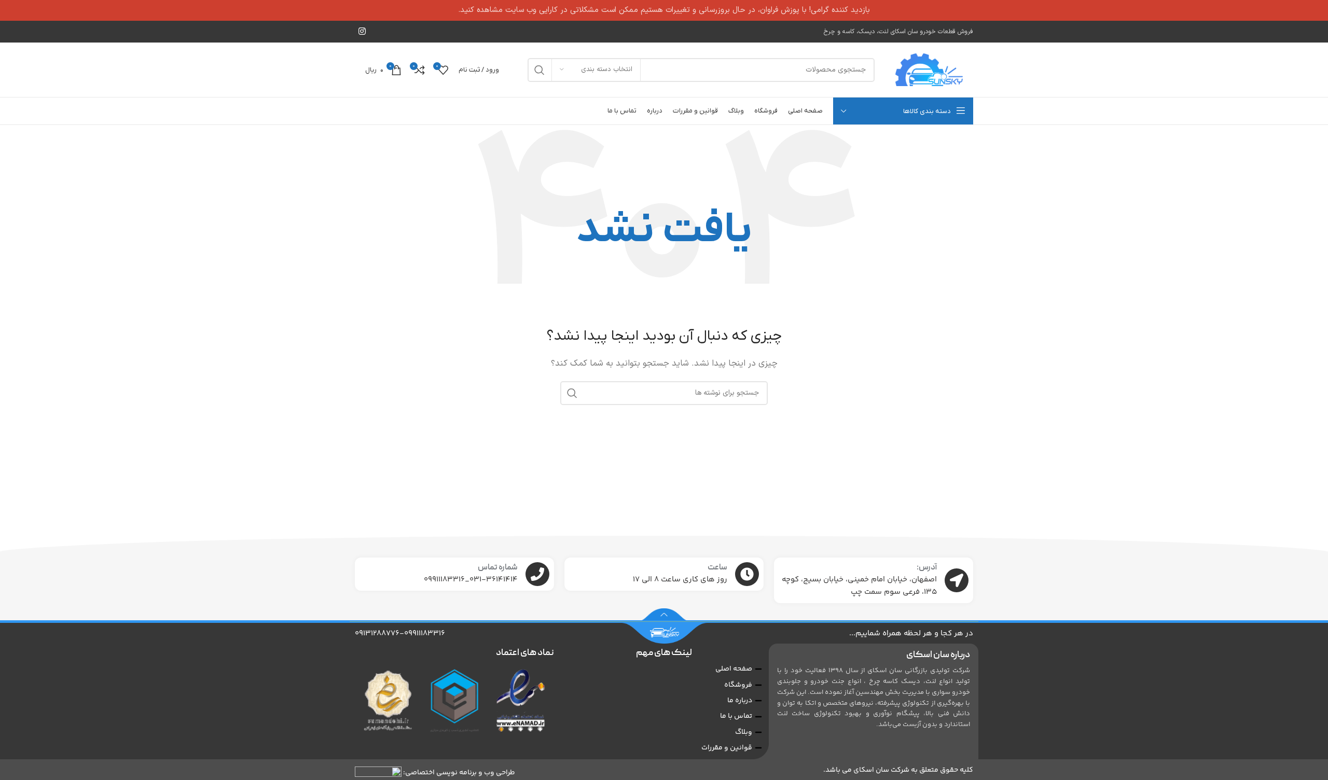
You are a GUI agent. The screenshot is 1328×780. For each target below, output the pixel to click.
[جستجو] (539, 70)
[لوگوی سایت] (929, 70)
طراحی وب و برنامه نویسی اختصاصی (460, 772)
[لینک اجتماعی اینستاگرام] (362, 31)
